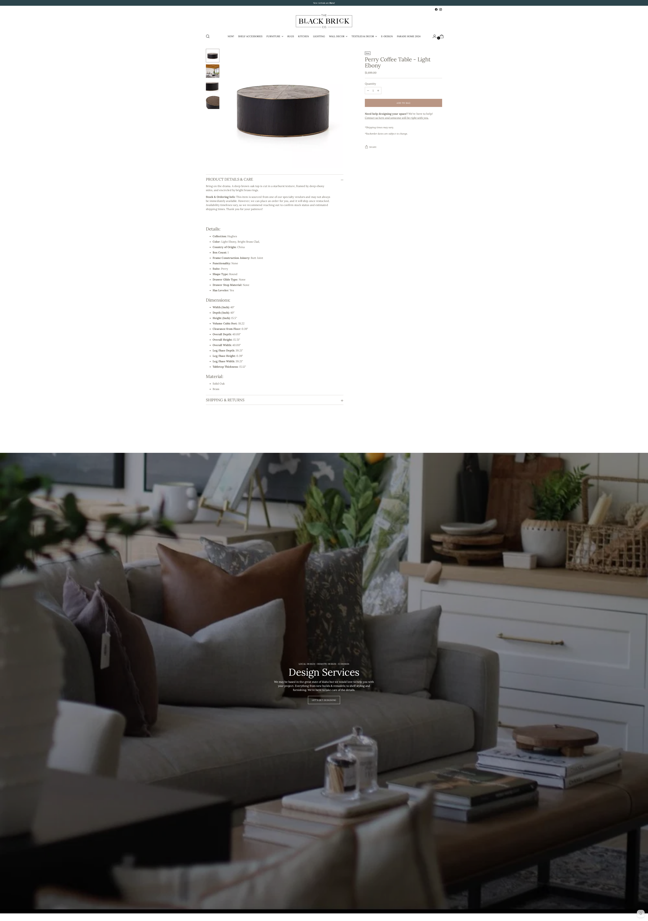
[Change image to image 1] (212, 55)
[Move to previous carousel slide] (431, 434)
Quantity (370, 83)
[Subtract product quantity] (378, 90)
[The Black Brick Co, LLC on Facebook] (436, 9)
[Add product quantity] (368, 90)
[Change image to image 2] (212, 71)
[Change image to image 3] (212, 86)
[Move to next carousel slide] (439, 434)
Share (373, 147)
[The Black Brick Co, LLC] (324, 21)
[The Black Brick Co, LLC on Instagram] (440, 9)
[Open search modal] (207, 36)
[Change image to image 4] (212, 102)
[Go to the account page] (433, 36)
